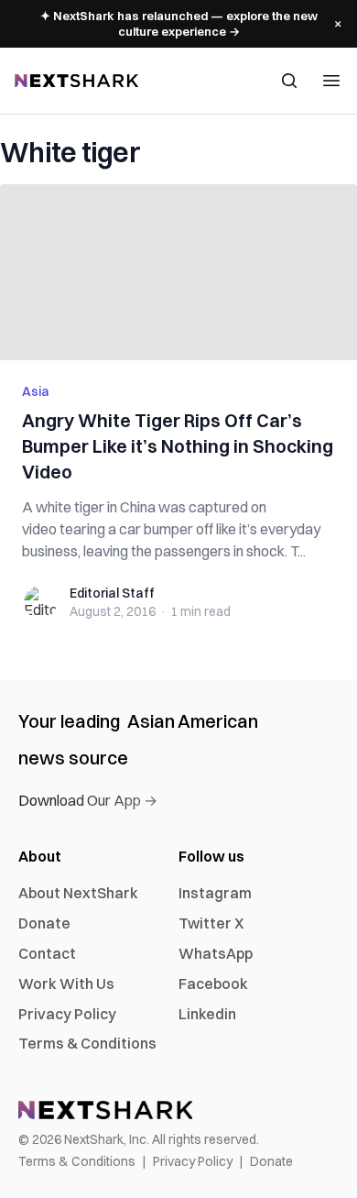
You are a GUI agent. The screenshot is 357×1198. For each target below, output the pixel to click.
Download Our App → (87, 800)
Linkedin (207, 1014)
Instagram (215, 893)
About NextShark (78, 893)
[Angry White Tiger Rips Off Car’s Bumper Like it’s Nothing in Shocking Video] (178, 272)
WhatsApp (215, 953)
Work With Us (66, 983)
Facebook (213, 983)
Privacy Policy (67, 1014)
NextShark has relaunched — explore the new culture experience (179, 23)
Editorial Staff (112, 593)
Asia (35, 391)
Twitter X (210, 923)
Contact (47, 953)
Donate (44, 923)
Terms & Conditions (87, 1043)
